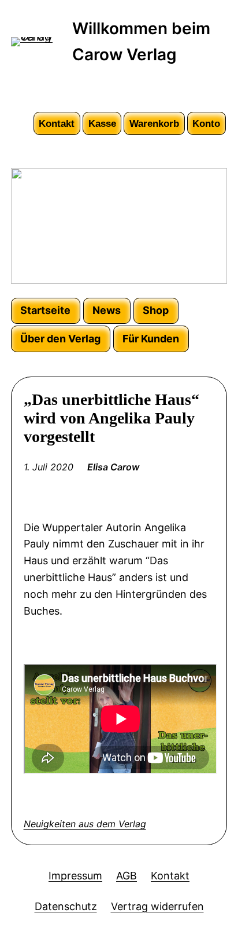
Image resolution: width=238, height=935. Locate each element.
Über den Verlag (60, 339)
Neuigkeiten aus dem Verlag (85, 824)
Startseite (45, 310)
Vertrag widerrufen (157, 906)
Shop (156, 310)
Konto (206, 123)
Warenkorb (154, 123)
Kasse (102, 123)
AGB (126, 876)
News (106, 310)
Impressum (75, 876)
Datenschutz (66, 906)
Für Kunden (150, 339)
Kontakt (57, 123)
